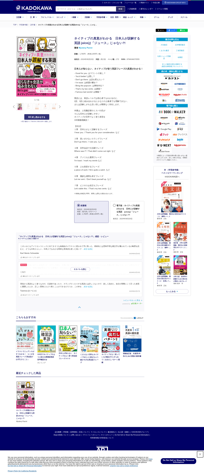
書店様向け (112, 432)
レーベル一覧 (131, 3)
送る (183, 30)
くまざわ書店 (164, 51)
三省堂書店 (180, 51)
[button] (59, 107)
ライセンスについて (98, 432)
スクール (184, 17)
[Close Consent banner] (200, 454)
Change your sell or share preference (124, 466)
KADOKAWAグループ (140, 432)
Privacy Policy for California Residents (22, 471)
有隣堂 (180, 57)
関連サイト (145, 3)
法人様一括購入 (124, 432)
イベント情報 (162, 9)
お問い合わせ (75, 435)
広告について (84, 432)
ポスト (162, 30)
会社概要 (58, 432)
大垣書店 (164, 45)
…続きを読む (87, 249)
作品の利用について (61, 435)
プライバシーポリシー (90, 435)
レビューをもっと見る (132, 300)
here (151, 459)
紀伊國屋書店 (180, 45)
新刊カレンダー (147, 9)
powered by (126, 303)
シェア (173, 30)
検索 (120, 9)
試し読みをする (38, 117)
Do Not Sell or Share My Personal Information (132, 435)
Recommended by (127, 318)
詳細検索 (133, 9)
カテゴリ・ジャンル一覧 (113, 3)
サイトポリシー (107, 435)
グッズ (170, 17)
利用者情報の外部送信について (102, 438)
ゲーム (156, 17)
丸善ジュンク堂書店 (164, 57)
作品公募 (156, 3)
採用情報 (73, 432)
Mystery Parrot (85, 48)
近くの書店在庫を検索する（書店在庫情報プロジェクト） (172, 65)
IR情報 (65, 432)
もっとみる (171, 291)
